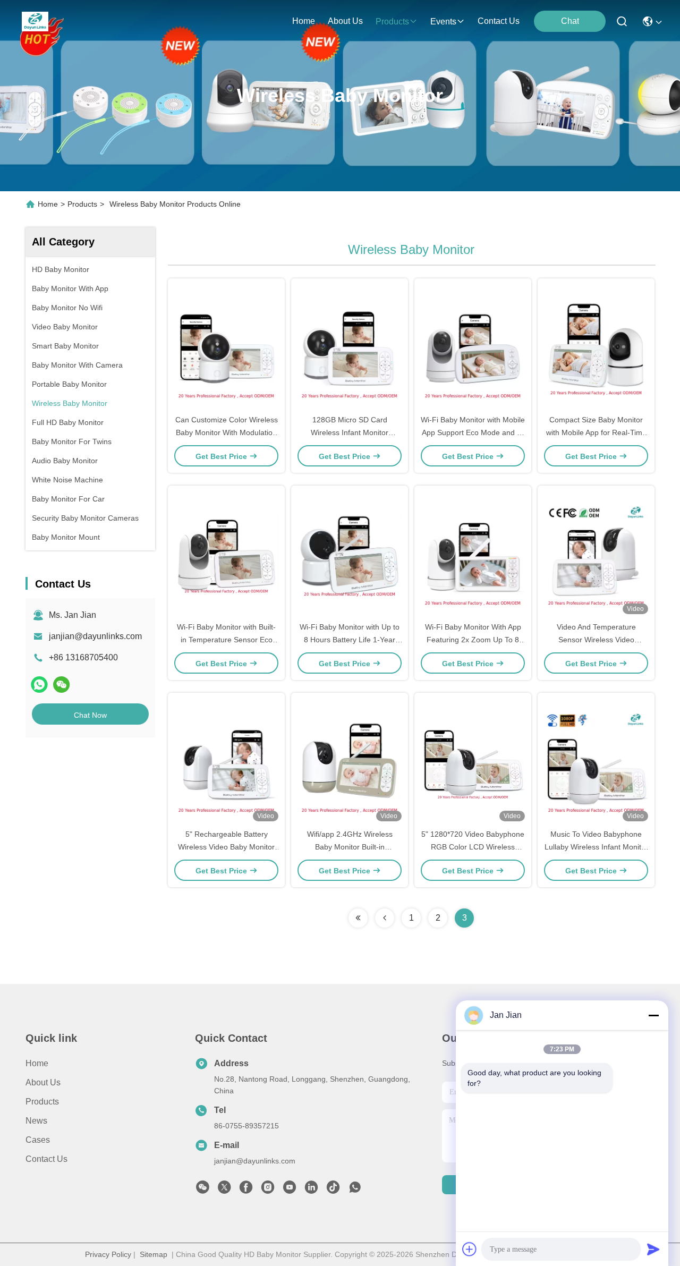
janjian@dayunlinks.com (95, 636)
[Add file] (469, 1249)
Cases (38, 1139)
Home (303, 21)
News (36, 1120)
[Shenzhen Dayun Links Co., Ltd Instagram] (267, 1190)
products (392, 21)
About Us (43, 1082)
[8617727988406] (354, 1190)
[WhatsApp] (39, 684)
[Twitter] (224, 1190)
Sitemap (153, 1254)
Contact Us (46, 1158)
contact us (499, 21)
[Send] (653, 1249)
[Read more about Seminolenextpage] (358, 918)
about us (345, 21)
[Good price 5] (226, 760)
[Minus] (653, 1015)
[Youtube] (289, 1190)
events (443, 21)
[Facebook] (246, 1190)
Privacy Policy (108, 1254)
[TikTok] (333, 1190)
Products (82, 204)
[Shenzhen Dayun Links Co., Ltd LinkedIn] (311, 1190)
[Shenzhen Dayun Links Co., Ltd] (35, 21)
